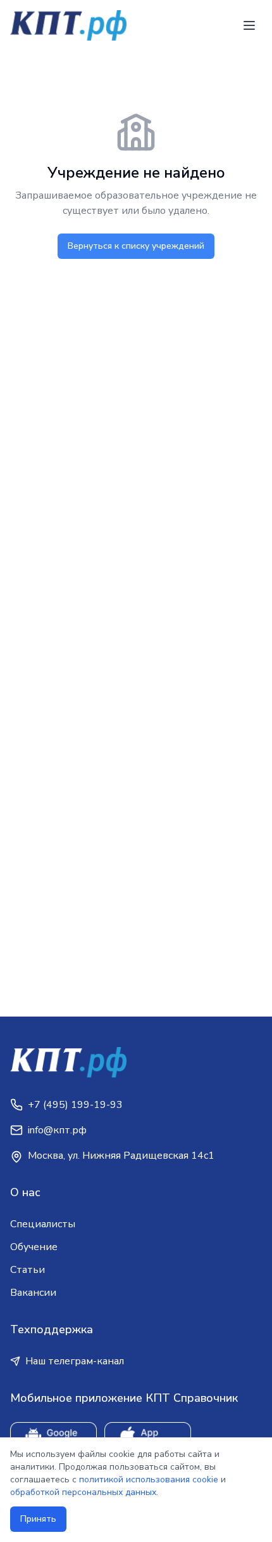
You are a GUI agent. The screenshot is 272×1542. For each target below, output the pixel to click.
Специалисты (42, 1224)
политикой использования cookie (148, 1479)
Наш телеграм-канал (74, 1361)
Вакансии (33, 1293)
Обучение (34, 1247)
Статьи (27, 1270)
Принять (38, 1519)
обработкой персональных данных (83, 1492)
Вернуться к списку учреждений (136, 246)
